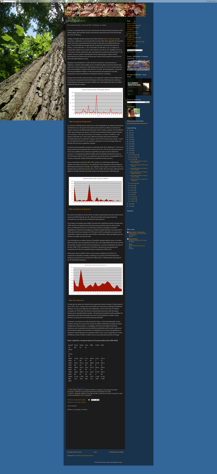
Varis (128, 43)
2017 (130, 141)
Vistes (130, 244)
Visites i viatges (131, 45)
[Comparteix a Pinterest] (98, 400)
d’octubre (133, 159)
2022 (130, 130)
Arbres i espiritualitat (132, 25)
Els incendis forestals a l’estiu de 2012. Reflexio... (138, 162)
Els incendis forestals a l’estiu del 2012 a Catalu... (139, 176)
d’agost (132, 185)
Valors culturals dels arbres (134, 41)
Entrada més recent (74, 452)
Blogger (120, 462)
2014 (130, 148)
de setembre (133, 183)
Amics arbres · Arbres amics (137, 232)
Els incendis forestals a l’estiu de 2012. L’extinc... (138, 169)
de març (132, 196)
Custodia (129, 29)
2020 (130, 135)
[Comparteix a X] (95, 400)
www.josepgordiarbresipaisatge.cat (137, 123)
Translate (139, 51)
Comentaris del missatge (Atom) (84, 455)
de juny (132, 190)
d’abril (132, 194)
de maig (132, 192)
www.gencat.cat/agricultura (82, 209)
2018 (130, 139)
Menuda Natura (133, 239)
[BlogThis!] (94, 400)
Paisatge (129, 39)
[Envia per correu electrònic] (92, 400)
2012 (130, 152)
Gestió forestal (131, 31)
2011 (130, 204)
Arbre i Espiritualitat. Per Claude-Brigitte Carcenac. (139, 172)
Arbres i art (130, 23)
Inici (95, 452)
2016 (130, 144)
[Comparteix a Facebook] (97, 400)
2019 (130, 137)
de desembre (134, 154)
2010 (130, 206)
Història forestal (131, 33)
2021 (130, 132)
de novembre (134, 157)
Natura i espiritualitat (132, 37)
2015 (130, 146)
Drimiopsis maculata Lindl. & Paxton (138, 240)
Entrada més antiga (116, 452)
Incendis (83, 402)
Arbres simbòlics (131, 27)
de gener (133, 201)
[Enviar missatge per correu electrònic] (89, 399)
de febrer (133, 199)
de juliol (132, 187)
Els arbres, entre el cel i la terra (92, 8)
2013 (130, 150)
